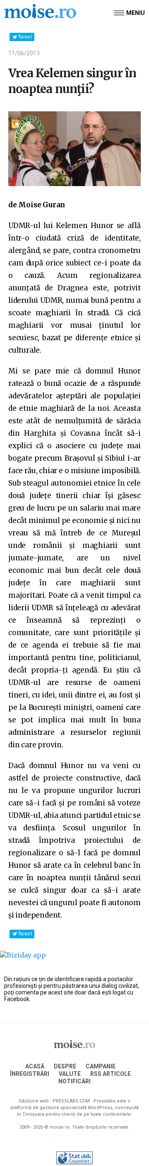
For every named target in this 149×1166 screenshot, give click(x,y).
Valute (70, 1073)
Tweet (25, 37)
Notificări (74, 1081)
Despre (65, 1066)
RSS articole (110, 1073)
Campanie (100, 1066)
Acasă (34, 1066)
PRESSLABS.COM (71, 1101)
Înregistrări (29, 1073)
